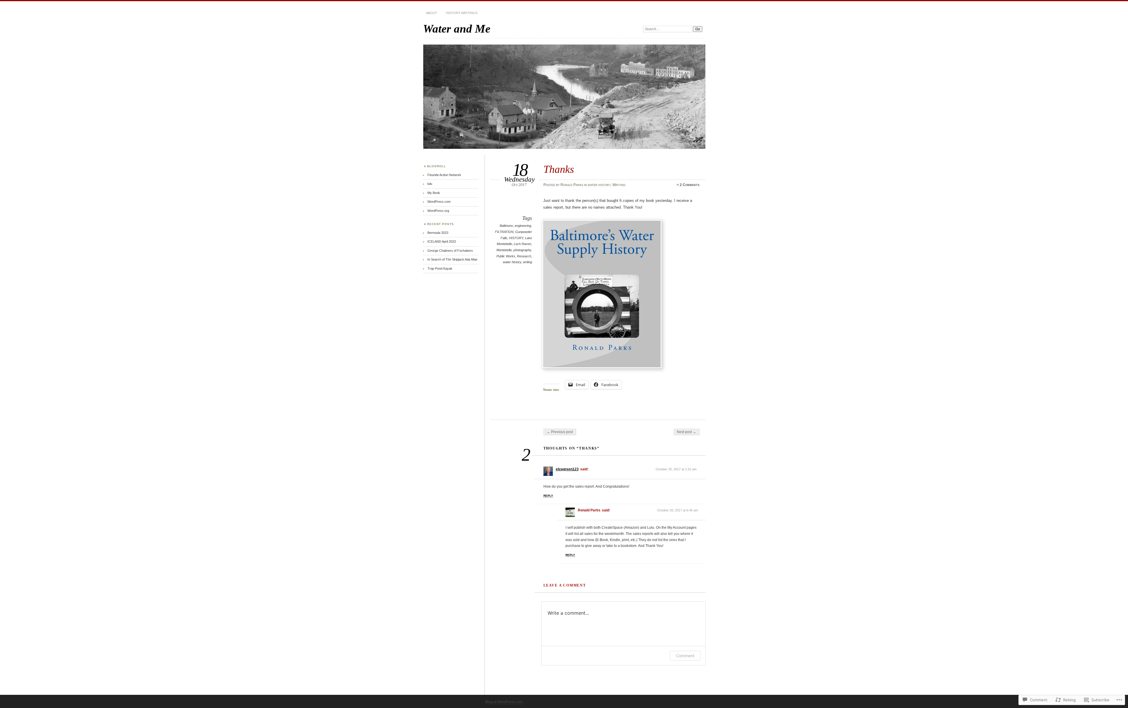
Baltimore (506, 225)
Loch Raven (522, 244)
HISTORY (516, 238)
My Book (433, 193)
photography (522, 250)
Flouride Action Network (444, 175)
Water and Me (456, 28)
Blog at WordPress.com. (504, 702)
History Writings (461, 13)
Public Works (505, 256)
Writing (618, 185)
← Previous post (560, 432)
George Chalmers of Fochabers (450, 250)
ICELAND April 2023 (441, 241)
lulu (429, 183)
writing (527, 262)
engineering (523, 225)
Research (524, 256)
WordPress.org (438, 210)
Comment (685, 655)
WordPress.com (439, 201)
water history (599, 185)
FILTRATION (504, 232)
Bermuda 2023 (437, 232)
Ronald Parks (571, 185)
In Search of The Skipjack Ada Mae (452, 259)
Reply (548, 495)
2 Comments (689, 185)
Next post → (686, 432)
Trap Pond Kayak (439, 268)
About (431, 13)
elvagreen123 (567, 469)
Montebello (504, 250)
